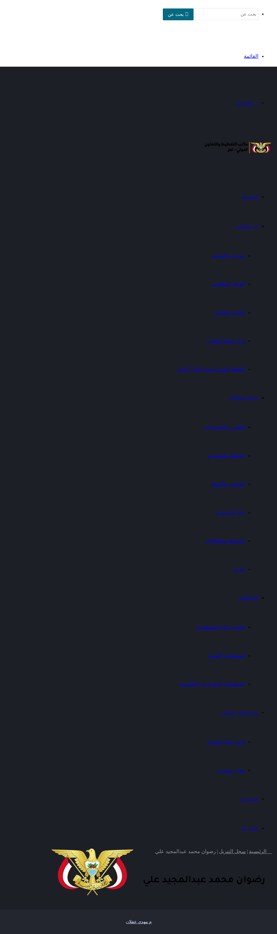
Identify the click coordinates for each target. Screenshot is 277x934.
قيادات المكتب (229, 312)
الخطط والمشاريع (226, 455)
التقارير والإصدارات (224, 427)
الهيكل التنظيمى (227, 284)
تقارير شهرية (231, 770)
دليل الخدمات (230, 512)
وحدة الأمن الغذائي (239, 713)
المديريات (249, 799)
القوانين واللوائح (228, 484)
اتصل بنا (250, 828)
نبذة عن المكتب (228, 255)
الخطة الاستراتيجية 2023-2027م (211, 369)
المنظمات (248, 598)
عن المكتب (247, 226)
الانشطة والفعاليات (225, 540)
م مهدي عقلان (139, 921)
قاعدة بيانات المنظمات (220, 627)
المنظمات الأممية (226, 655)
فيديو (239, 569)
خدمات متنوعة (244, 398)
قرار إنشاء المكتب (226, 340)
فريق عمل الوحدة (226, 741)
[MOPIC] (238, 154)
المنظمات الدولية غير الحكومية (212, 684)
